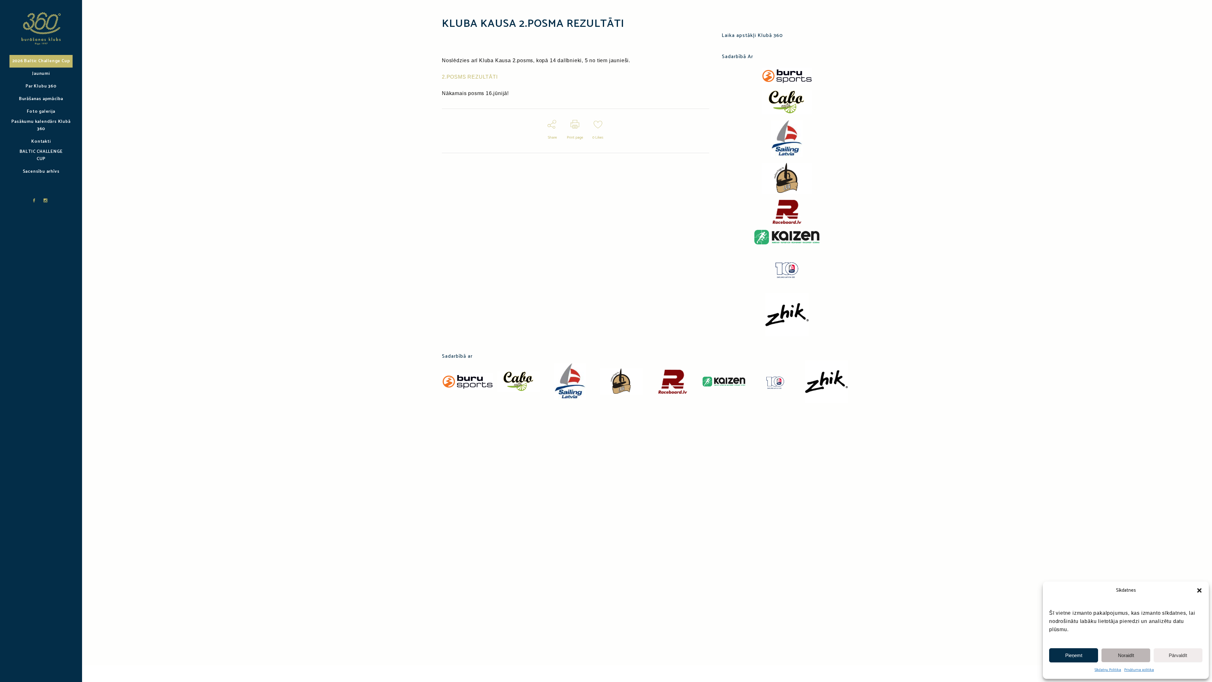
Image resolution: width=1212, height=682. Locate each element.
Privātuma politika (1139, 670)
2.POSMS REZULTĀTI (470, 77)
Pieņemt (1073, 655)
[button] (1199, 590)
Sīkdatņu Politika (1108, 670)
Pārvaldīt (1178, 655)
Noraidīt (1126, 655)
